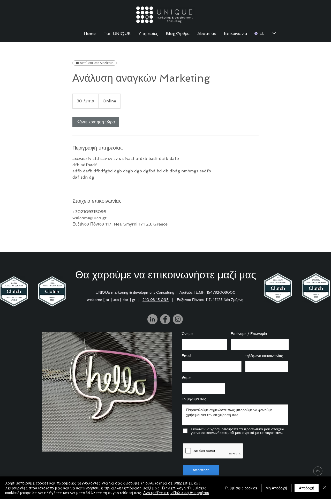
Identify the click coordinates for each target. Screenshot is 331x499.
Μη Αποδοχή (276, 487)
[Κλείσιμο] (325, 488)
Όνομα (187, 333)
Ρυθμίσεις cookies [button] (241, 487)
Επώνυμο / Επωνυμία (249, 333)
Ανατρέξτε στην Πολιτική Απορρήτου (176, 492)
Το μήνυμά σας (194, 399)
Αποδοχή (306, 487)
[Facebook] (165, 319)
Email (186, 355)
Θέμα (186, 377)
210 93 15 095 (155, 300)
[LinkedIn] (152, 319)
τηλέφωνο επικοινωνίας (264, 355)
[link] (95, 122)
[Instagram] (178, 319)
